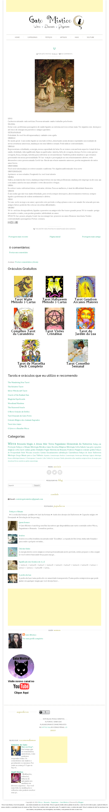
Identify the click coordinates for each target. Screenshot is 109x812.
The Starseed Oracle (16, 407)
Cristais (43, 452)
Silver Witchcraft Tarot (17, 390)
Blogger (80, 802)
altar (73, 458)
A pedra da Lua (25, 575)
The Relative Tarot (15, 386)
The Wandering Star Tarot (19, 382)
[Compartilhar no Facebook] (16, 222)
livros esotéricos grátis (22, 461)
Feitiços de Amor (85, 452)
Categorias (32, 37)
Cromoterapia (70, 455)
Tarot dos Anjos (14, 424)
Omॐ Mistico (17, 772)
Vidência (39, 455)
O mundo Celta (41, 458)
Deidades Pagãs (42, 449)
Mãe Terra (48, 443)
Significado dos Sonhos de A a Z (32, 561)
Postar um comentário (18, 252)
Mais (77, 37)
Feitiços (48, 37)
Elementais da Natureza (79, 443)
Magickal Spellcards (16, 399)
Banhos (62, 455)
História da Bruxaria (58, 449)
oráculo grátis (89, 449)
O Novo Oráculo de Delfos (19, 411)
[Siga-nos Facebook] (49, 472)
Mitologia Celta (73, 447)
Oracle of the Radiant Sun (18, 395)
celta (17, 449)
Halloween (97, 452)
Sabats (83, 447)
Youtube (90, 37)
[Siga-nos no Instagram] (60, 472)
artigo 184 (46, 727)
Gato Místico (46, 54)
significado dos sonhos (66, 229)
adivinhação (63, 452)
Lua (88, 447)
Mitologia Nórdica (38, 447)
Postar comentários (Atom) (26, 262)
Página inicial (55, 236)
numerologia (34, 461)
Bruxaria (21, 443)
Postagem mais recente (18, 236)
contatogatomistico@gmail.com (29, 499)
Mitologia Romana (19, 458)
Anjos (48, 447)
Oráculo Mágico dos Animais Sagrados (24, 420)
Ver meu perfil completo (33, 638)
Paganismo (60, 443)
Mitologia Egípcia (88, 455)
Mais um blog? (27, 747)
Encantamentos (52, 452)
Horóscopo (78, 455)
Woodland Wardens (16, 403)
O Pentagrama (30, 458)
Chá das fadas (24, 548)
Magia (30, 443)
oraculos (36, 452)
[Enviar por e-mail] (9, 222)
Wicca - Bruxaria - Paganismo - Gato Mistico (53, 802)
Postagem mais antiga (91, 236)
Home (17, 37)
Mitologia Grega (14, 455)
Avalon (22, 535)
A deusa (38, 443)
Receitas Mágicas (59, 447)
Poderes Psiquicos (75, 449)
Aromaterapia (54, 455)
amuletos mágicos (81, 458)
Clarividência (73, 452)
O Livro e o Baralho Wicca (18, 428)
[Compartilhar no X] (14, 222)
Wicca (12, 444)
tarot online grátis (27, 449)
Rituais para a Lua (28, 455)
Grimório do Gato (19, 744)
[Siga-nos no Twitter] (54, 472)
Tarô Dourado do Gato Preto (20, 415)
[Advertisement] (54, 6)
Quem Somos (24, 522)
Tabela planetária (66, 458)
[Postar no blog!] (11, 222)
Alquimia (47, 455)
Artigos (63, 37)
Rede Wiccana (26, 452)
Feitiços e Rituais (23, 447)
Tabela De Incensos (53, 458)
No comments (66, 54)
